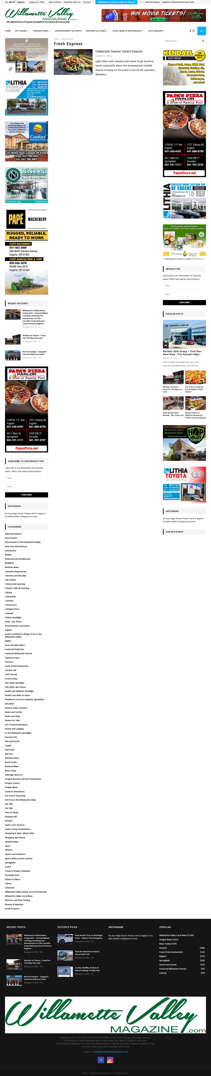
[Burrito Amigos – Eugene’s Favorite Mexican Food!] (13, 355)
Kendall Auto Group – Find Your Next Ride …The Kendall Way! (182, 353)
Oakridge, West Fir (13, 775)
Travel (8, 867)
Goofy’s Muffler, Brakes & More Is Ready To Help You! (87, 969)
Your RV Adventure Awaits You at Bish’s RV (87, 953)
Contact (87, 2)
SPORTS (8, 850)
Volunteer (9, 888)
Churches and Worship (15, 576)
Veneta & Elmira (12, 879)
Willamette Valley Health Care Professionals (26, 892)
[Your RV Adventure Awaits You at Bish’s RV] (65, 955)
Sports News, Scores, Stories (18, 858)
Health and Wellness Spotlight (19, 691)
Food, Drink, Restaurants (16, 666)
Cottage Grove (12, 609)
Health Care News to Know (17, 695)
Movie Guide (11, 762)
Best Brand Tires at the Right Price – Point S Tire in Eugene (89, 937)
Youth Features (12, 909)
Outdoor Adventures (15, 791)
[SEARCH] (203, 41)
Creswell (9, 613)
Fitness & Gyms (12, 658)
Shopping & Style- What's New (19, 833)
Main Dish (9, 750)
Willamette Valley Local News (18, 896)
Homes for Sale (12, 720)
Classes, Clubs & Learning (17, 588)
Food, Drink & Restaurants (127, 31)
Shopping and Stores (15, 837)
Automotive (10, 550)
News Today (10, 771)
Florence (9, 662)
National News (12, 766)
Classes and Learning (15, 584)
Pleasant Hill (11, 817)
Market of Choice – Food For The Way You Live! (34, 337)
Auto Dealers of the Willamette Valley (23, 542)
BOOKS (8, 555)
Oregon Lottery (12, 783)
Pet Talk (8, 804)
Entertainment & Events (68, 31)
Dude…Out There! (13, 622)
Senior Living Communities (17, 829)
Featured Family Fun (14, 649)
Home (8, 31)
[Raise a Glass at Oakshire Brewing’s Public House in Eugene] (195, 403)
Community (10, 596)
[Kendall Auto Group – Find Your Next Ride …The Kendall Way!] (184, 334)
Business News (12, 567)
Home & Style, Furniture (16, 708)
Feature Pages (41, 31)
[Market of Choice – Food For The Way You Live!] (13, 339)
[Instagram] (194, 31)
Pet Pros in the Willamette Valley (20, 800)
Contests (9, 601)
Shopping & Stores (96, 31)
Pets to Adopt (11, 812)
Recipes (8, 821)
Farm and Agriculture (15, 645)
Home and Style (12, 716)
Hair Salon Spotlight (14, 683)
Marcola (9, 754)
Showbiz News (11, 842)
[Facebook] (191, 31)
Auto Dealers (155, 31)
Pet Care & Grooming (15, 796)
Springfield (10, 863)
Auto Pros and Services (16, 546)
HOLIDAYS (9, 704)
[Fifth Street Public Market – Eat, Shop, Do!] (173, 403)
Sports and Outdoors (15, 854)
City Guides (21, 31)
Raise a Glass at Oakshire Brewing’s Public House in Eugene (195, 415)
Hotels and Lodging (14, 729)
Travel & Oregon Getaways (17, 871)
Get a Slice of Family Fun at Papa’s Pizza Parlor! (194, 389)
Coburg (8, 592)
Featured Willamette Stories (18, 653)
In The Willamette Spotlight (18, 733)
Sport (7, 846)
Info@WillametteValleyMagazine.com (111, 1052)
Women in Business (14, 904)
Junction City (11, 737)
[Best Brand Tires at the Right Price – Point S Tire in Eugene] (65, 939)
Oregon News (11, 787)
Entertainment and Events (17, 626)
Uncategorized (12, 875)
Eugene (8, 630)
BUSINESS (9, 563)
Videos (8, 883)
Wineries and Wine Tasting (17, 900)
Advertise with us (72, 2)
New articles (55, 2)
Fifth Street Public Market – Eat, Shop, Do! (173, 414)
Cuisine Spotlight (13, 617)
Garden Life (10, 670)
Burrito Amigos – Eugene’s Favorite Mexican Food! (169, 2)
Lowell (8, 745)
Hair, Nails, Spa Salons (15, 687)
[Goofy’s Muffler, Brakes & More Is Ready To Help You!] (65, 972)
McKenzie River (12, 758)
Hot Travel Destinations (16, 725)
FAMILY (8, 641)
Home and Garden (13, 712)
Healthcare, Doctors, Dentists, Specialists (24, 699)
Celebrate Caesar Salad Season (119, 51)
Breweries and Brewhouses (17, 559)
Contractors (11, 605)
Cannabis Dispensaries (15, 571)
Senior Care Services (15, 825)
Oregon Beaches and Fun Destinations (23, 779)
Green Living (11, 679)
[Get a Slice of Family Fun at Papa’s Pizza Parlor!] (195, 377)
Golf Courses (11, 674)
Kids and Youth (12, 741)
